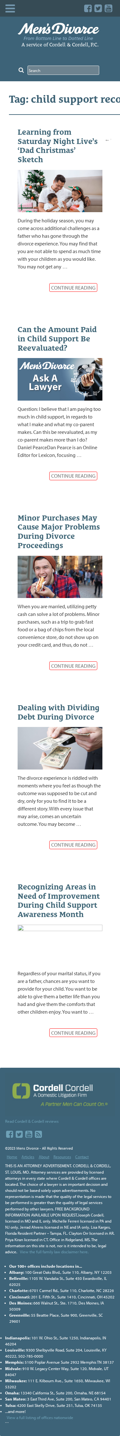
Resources (62, 1156)
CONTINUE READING (73, 287)
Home (12, 1156)
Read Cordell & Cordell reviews (32, 1121)
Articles (27, 1156)
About (44, 1156)
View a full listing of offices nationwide (40, 1417)
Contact (82, 1156)
